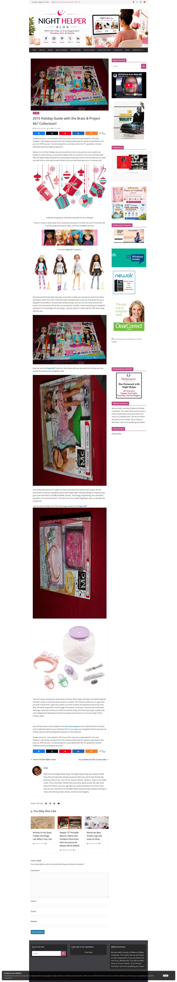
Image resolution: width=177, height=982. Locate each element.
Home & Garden (76, 50)
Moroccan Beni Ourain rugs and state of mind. (94, 835)
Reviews (50, 50)
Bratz (83, 726)
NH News (36, 113)
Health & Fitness (89, 50)
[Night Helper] (88, 10)
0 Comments (57, 128)
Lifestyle (42, 50)
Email (33, 911)
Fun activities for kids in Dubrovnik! (92, 759)
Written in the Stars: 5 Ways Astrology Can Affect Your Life (42, 835)
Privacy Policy (116, 434)
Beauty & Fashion (61, 50)
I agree (166, 975)
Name (34, 901)
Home (34, 50)
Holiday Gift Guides (104, 50)
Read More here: (17, 978)
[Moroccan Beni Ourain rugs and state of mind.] (96, 818)
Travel (127, 50)
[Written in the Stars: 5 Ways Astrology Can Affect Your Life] (43, 818)
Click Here (88, 952)
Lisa (50, 128)
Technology (118, 50)
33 (75, 850)
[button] (143, 50)
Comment (35, 870)
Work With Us (137, 50)
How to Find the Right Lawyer (44, 759)
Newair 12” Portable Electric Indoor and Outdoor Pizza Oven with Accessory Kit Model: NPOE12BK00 (69, 839)
